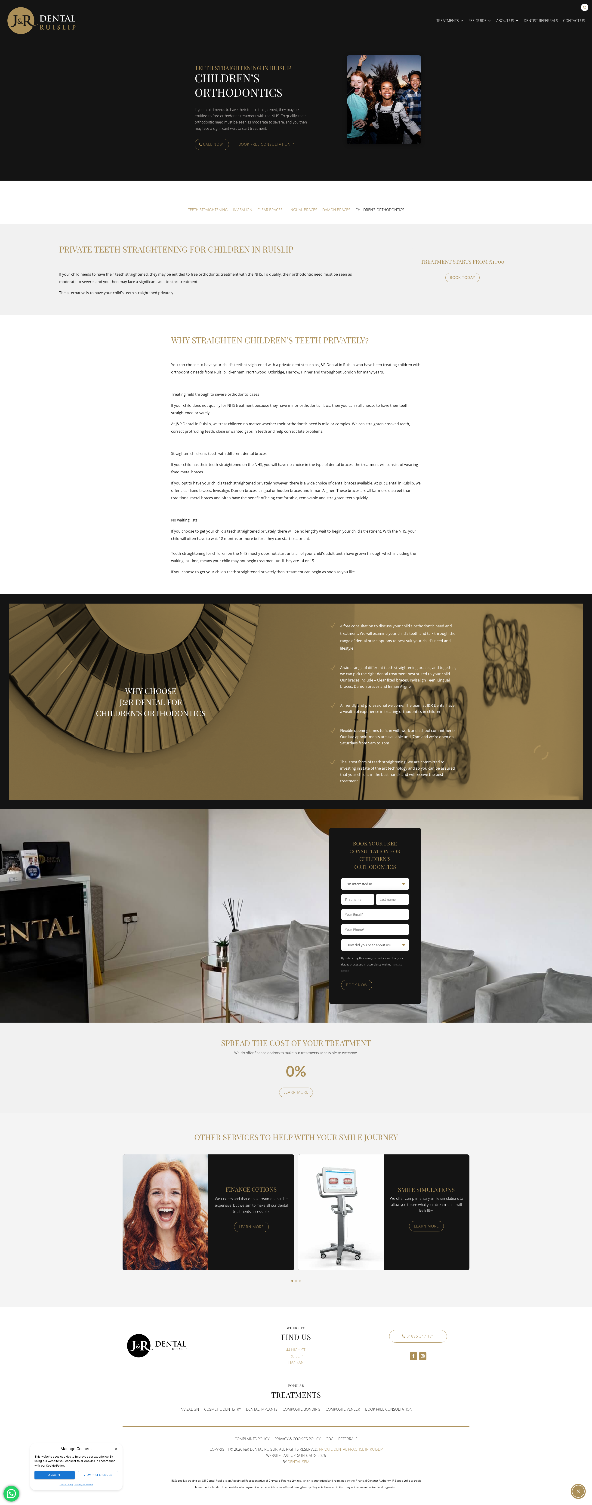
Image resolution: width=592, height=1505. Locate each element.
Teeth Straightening (208, 209)
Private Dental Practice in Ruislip (351, 1449)
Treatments (447, 20)
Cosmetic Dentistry (222, 1409)
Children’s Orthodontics (379, 209)
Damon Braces (336, 209)
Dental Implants (262, 1409)
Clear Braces (270, 209)
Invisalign (242, 209)
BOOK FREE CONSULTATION (388, 1409)
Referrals (348, 1438)
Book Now (356, 984)
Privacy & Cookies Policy (297, 1438)
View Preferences (98, 1475)
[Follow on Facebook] (413, 1356)
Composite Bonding (302, 1409)
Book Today (462, 277)
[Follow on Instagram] (422, 1356)
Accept (55, 1475)
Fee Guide (478, 20)
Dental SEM (298, 1461)
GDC (329, 1438)
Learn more (296, 1092)
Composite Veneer (343, 1409)
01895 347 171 (420, 1336)
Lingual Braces (302, 209)
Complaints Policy (251, 1438)
